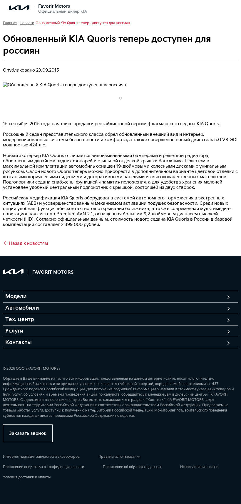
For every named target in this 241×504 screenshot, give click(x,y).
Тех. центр (19, 320)
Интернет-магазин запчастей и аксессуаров (41, 457)
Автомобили (22, 308)
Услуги (14, 331)
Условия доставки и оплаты (27, 477)
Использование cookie (199, 467)
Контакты (18, 343)
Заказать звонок (27, 433)
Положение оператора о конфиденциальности (43, 467)
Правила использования (119, 457)
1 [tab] (120, 98)
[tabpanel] (120, 85)
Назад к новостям (28, 243)
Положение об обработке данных (132, 467)
